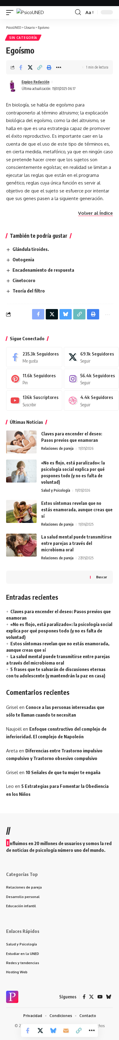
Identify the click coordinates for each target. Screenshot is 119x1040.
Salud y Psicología (55, 490)
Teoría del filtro (29, 290)
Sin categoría (23, 37)
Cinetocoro (24, 280)
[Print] (49, 67)
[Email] (66, 1030)
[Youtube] (34, 400)
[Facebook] (34, 357)
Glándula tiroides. (31, 249)
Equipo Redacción (35, 82)
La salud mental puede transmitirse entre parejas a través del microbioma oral (76, 543)
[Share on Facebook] (20, 67)
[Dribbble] (91, 400)
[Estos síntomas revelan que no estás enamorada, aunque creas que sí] (21, 511)
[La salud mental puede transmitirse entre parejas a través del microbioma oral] (21, 545)
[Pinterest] (34, 379)
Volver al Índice (95, 213)
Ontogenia (23, 259)
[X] (91, 357)
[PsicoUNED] (30, 12)
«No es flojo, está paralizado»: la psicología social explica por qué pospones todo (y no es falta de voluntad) (59, 630)
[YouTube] (100, 997)
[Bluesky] (109, 997)
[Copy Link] (39, 67)
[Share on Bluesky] (53, 1030)
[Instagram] (91, 379)
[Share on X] (30, 67)
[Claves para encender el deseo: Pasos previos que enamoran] (21, 442)
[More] (58, 67)
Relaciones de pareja (57, 448)
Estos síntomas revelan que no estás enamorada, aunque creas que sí (77, 510)
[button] (11, 12)
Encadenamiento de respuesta (43, 270)
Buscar (101, 577)
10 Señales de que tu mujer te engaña (63, 772)
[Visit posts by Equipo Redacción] (12, 85)
